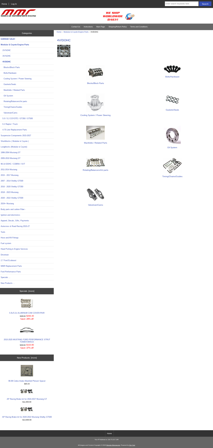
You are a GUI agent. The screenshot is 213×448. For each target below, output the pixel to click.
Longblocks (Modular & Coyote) (14, 147)
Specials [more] (27, 291)
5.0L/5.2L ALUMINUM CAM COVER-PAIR (26, 313)
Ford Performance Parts (11, 272)
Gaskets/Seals (8, 84)
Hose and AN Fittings (10, 238)
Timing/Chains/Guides (11, 107)
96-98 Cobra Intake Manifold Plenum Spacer (26, 381)
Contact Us (75, 27)
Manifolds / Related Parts (13, 90)
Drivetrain (5, 255)
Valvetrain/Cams (9, 113)
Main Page (100, 27)
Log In (14, 4)
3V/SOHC (6, 56)
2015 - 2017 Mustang (9, 175)
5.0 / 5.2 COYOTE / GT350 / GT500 (17, 118)
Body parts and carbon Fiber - (13, 209)
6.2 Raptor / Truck (9, 124)
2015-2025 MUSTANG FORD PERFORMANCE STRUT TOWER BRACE (27, 340)
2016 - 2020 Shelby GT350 (12, 187)
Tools (3, 232)
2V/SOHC (6, 50)
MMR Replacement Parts (11, 266)
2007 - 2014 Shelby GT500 (12, 181)
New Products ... (8, 283)
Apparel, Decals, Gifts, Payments (15, 221)
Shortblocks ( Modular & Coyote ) (15, 141)
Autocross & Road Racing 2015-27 (15, 226)
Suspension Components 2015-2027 (16, 135)
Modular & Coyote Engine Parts (76, 32)
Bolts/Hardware (8, 73)
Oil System (7, 96)
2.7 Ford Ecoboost (8, 260)
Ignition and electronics (10, 215)
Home (4, 4)
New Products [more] (27, 358)
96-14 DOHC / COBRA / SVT (13, 164)
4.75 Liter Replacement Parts (14, 130)
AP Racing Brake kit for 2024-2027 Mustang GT (27, 399)
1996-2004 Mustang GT (10, 152)
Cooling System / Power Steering (16, 79)
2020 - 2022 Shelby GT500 (12, 198)
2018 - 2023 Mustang (9, 192)
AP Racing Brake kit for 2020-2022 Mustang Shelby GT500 (27, 417)
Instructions (88, 27)
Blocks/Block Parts (10, 67)
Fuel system (6, 243)
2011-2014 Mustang (9, 169)
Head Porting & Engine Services (14, 249)
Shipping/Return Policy (118, 27)
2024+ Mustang (7, 203)
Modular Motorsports (113, 445)
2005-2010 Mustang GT (10, 158)
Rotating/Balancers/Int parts (14, 101)
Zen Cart (132, 445)
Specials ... (5, 277)
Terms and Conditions (139, 27)
